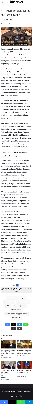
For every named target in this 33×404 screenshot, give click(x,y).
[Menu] (2, 3)
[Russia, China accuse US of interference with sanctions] (24, 365)
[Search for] (31, 3)
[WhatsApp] (26, 324)
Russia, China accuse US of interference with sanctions (24, 372)
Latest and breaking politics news (16, 314)
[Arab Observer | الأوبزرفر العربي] (16, 1)
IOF (9, 306)
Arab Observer (13, 298)
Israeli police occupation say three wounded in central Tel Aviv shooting (24, 352)
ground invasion (24, 302)
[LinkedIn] (19, 324)
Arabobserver (27, 392)
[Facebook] (7, 324)
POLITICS (9, 6)
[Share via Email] (13, 328)
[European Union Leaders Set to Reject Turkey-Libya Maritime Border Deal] (8, 344)
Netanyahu (16, 318)
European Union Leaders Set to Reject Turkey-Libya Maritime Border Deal (8, 353)
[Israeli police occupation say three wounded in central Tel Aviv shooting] (24, 344)
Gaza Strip (18, 58)
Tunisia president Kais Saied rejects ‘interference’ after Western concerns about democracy (8, 374)
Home (4, 6)
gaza (23, 298)
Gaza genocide (9, 302)
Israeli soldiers (16, 310)
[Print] (19, 328)
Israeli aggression (20, 306)
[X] (13, 324)
